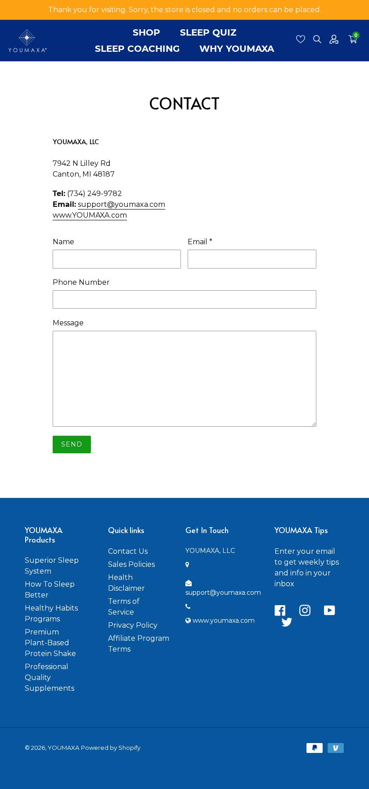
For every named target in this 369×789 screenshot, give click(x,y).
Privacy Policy (133, 625)
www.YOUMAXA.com (90, 215)
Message (68, 323)
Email (200, 241)
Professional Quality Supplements (49, 677)
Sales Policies (131, 564)
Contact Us (128, 551)
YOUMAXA (63, 747)
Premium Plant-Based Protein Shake (50, 643)
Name (63, 241)
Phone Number (81, 282)
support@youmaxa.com (121, 204)
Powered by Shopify (110, 747)
